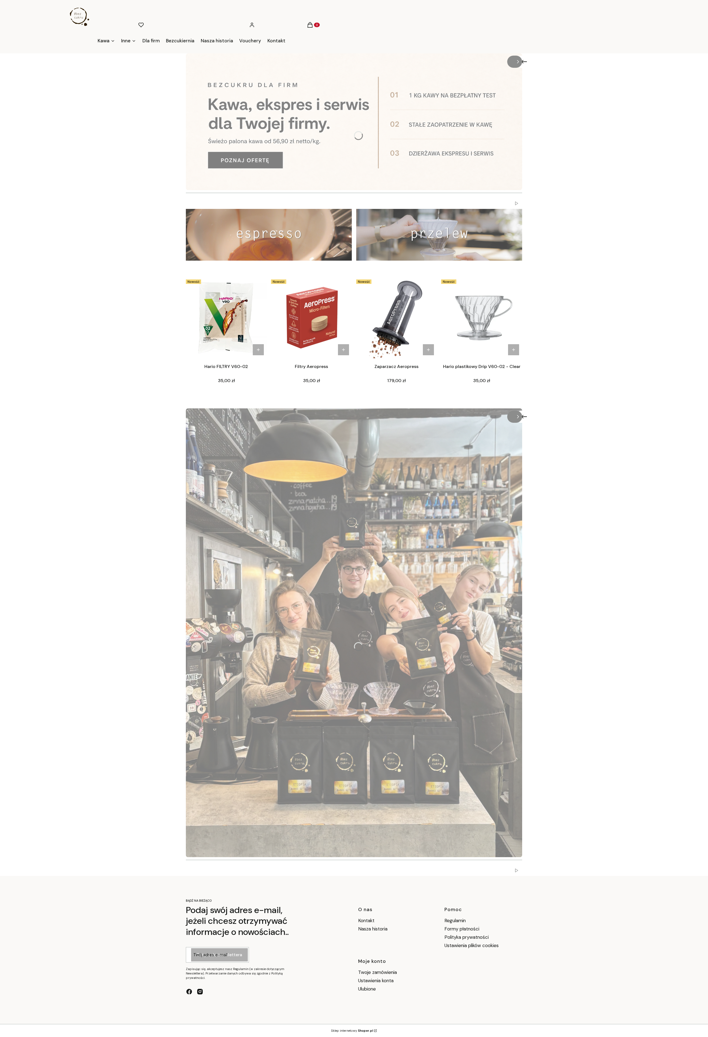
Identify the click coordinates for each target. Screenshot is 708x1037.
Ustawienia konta (376, 981)
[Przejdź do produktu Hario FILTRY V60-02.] (226, 317)
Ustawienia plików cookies (472, 945)
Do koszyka (258, 349)
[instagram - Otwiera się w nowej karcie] (200, 991)
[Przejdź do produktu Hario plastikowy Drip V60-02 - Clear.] (481, 317)
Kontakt (366, 920)
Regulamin (455, 920)
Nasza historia (372, 929)
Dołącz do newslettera (219, 955)
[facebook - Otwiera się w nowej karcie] (189, 991)
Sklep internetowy (352, 1031)
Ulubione (367, 989)
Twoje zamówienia (377, 972)
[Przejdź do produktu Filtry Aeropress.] (311, 317)
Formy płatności (461, 929)
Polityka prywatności (466, 937)
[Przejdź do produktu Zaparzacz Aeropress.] (396, 317)
